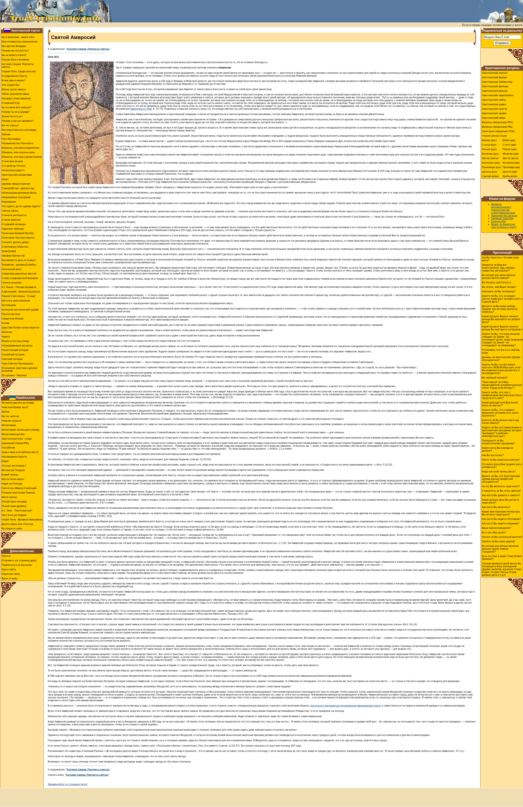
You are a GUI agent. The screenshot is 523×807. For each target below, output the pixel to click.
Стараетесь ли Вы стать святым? (501, 490)
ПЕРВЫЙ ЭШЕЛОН (502, 218)
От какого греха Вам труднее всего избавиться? (502, 466)
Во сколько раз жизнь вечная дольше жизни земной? (498, 276)
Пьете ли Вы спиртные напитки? (501, 459)
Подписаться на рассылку (17, 565)
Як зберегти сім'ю (12, 528)
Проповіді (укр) (511, 167)
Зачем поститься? (12, 116)
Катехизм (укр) (511, 162)
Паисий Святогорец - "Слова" (19, 296)
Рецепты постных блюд (15, 341)
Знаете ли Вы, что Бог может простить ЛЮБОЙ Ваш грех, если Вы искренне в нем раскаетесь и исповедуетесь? (501, 369)
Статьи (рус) (489, 144)
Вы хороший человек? (495, 377)
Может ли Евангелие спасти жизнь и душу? (504, 226)
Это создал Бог (10, 85)
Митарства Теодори (13, 470)
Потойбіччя (8, 447)
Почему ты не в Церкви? (16, 112)
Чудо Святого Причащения (17, 363)
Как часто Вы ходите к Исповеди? (501, 519)
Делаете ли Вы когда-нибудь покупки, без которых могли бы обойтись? (500, 309)
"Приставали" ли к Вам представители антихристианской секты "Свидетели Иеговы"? (502, 385)
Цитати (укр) (510, 171)
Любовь (6, 134)
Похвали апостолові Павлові (18, 492)
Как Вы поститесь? (493, 455)
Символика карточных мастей (19, 273)
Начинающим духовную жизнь (19, 192)
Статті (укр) (509, 144)
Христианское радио (494, 104)
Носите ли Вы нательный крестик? (502, 537)
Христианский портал (25, 30)
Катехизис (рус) (491, 162)
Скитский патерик (12, 359)
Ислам (5, 323)
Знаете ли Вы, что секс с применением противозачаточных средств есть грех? (502, 395)
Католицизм (9, 305)
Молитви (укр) (511, 153)
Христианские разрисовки (17, 174)
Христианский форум (494, 77)
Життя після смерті (13, 479)
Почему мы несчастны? (15, 50)
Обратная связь (11, 574)
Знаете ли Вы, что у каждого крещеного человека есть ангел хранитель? (500, 413)
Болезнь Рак (498, 221)
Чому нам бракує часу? (15, 407)
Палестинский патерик (15, 350)
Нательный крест (12, 269)
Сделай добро (490, 176)
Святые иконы (10, 210)
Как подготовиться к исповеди (19, 129)
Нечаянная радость (13, 170)
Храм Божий (9, 251)
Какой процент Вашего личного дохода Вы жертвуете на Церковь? (502, 328)
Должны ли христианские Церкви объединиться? (501, 359)
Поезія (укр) (509, 149)
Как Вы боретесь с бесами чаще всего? (500, 259)
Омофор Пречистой (13, 255)
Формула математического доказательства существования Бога (503, 208)
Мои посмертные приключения (20, 41)
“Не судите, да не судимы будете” (21, 206)
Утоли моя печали (12, 161)
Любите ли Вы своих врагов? (498, 541)
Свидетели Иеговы (13, 318)
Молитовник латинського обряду (20, 429)
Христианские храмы (494, 113)
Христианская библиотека (497, 81)
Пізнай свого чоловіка (14, 501)
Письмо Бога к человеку (15, 59)
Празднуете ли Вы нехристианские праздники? (498, 442)
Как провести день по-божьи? (19, 260)
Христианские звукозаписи (497, 95)
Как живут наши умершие (16, 98)
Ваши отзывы (10, 578)
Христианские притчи (494, 108)
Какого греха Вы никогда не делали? (497, 449)
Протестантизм (11, 314)
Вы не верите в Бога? (14, 55)
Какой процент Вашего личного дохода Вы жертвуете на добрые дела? (501, 319)
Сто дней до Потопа (13, 165)
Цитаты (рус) (489, 171)
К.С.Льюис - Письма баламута (19, 287)
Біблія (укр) (509, 140)
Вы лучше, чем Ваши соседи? (499, 287)
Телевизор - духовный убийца (19, 264)
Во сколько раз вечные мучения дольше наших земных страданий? (500, 549)
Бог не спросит (10, 125)
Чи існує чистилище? (14, 465)
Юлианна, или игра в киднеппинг (20, 147)
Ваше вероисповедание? (496, 528)
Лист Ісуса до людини (14, 515)
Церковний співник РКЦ (15, 443)
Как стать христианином (16, 300)
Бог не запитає (10, 416)
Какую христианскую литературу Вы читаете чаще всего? (501, 513)
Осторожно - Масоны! (14, 375)
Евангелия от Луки (141, 108)
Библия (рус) (489, 140)
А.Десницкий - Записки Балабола (21, 291)
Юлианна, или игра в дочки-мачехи (22, 156)
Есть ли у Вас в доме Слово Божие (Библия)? (502, 557)
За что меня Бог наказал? (16, 107)
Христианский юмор (493, 117)
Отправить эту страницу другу (19, 560)
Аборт (5, 179)
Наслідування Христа (14, 456)
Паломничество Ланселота (17, 143)
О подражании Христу (14, 76)
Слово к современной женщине (20, 278)
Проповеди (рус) (491, 167)
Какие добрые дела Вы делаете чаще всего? (500, 501)
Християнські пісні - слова (17, 438)
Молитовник (9, 425)
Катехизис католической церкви (20, 309)
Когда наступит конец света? (498, 471)
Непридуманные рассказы (17, 345)
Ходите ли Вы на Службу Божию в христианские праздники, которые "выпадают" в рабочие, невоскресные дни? (502, 432)
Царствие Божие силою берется (20, 327)
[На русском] (7, 30)
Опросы (6, 556)
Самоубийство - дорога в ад (18, 188)
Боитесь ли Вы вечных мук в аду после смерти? (500, 421)
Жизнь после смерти (14, 89)
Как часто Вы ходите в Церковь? (500, 523)
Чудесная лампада (13, 228)
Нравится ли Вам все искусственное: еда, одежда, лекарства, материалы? (498, 267)
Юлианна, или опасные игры (18, 152)
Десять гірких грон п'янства (17, 524)
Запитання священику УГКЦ (498, 131)
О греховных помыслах (15, 246)
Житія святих (9, 497)
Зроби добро (510, 176)
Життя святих (511, 158)
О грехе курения (11, 219)
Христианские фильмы (495, 86)
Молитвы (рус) (490, 153)
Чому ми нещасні (11, 420)
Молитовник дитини (13, 434)
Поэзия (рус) (489, 149)
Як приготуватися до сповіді (18, 402)
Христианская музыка (494, 90)
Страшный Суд (10, 103)
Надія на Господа (12, 483)
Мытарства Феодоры (14, 46)
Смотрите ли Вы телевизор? (498, 291)
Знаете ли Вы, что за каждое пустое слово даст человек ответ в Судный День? (502, 299)
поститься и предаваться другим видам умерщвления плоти (345, 705)
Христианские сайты (494, 99)
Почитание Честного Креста (18, 237)
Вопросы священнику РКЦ (497, 126)
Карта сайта (9, 569)
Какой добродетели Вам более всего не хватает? (500, 404)
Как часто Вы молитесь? (496, 507)
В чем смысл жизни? (13, 80)
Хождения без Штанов (504, 215)
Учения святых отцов (494, 135)
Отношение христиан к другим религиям (19, 369)
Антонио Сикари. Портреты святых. (18, 65)
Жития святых (490, 158)
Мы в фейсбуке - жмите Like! (18, 37)
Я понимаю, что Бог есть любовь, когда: (501, 351)
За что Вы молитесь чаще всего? (501, 486)
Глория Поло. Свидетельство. (19, 71)
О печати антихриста (14, 215)
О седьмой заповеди (14, 224)
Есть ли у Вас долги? (494, 532)
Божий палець (10, 474)
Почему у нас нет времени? (18, 120)
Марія (5, 461)
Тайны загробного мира (15, 94)
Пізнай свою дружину (14, 506)
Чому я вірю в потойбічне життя (20, 452)
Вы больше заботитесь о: (497, 282)
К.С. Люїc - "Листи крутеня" (17, 510)
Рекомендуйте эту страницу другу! (67, 784)
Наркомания (9, 201)
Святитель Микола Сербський (19, 488)
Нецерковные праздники (16, 197)
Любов (5, 411)
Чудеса (6, 336)
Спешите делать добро (15, 242)
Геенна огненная (11, 282)
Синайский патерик (13, 354)
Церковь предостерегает (16, 183)
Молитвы (7, 332)
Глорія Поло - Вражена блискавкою (22, 519)
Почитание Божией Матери (18, 233)
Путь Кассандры (11, 138)
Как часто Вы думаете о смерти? (501, 495)
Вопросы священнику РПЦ (497, 122)
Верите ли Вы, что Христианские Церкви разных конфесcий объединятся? (501, 479)
